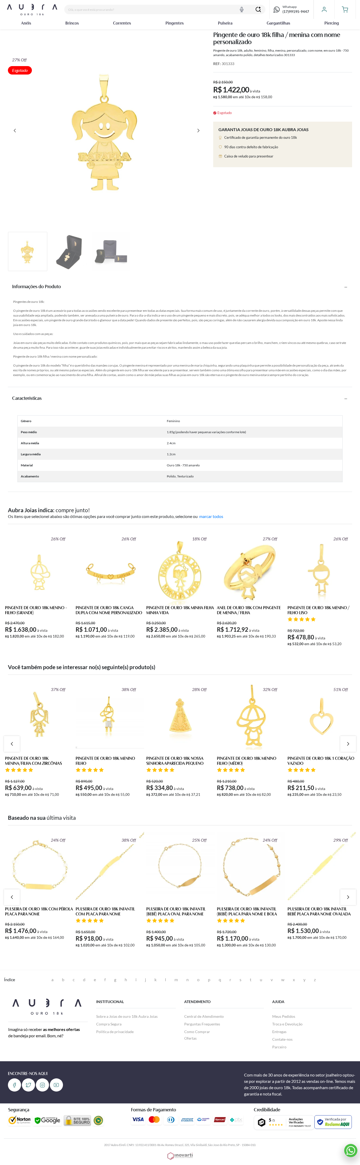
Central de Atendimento (204, 1016)
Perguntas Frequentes (202, 1024)
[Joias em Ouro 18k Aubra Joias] (32, 10)
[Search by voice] (242, 9)
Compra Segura (108, 1024)
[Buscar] (258, 9)
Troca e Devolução (287, 1024)
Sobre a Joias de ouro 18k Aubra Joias (127, 1016)
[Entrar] (324, 9)
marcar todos (211, 516)
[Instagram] (42, 1085)
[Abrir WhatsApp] (350, 1150)
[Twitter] (28, 1085)
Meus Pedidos (283, 1016)
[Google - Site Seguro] (47, 1120)
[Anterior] (15, 130)
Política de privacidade (115, 1031)
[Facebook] (14, 1085)
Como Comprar (197, 1031)
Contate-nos (282, 1039)
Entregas (279, 1031)
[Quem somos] (46, 1005)
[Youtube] (56, 1085)
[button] (345, 9)
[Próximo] (198, 130)
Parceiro (279, 1047)
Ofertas (190, 1038)
